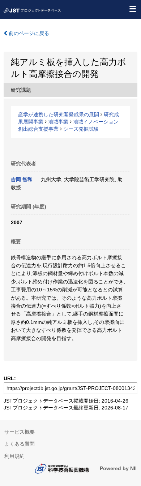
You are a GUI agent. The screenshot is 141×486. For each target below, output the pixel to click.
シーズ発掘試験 (81, 129)
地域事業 (58, 122)
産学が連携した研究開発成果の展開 (58, 114)
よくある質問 (19, 444)
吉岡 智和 (22, 179)
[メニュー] (132, 9)
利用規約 (14, 456)
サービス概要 (19, 432)
